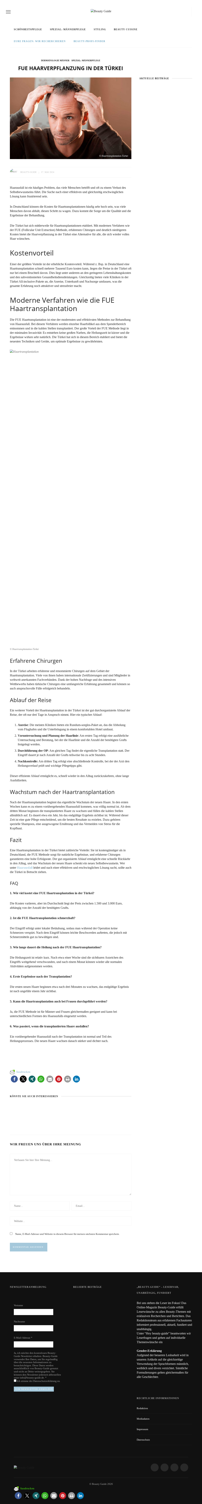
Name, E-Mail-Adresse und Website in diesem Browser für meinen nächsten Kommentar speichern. (67, 1233)
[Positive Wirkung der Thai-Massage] (83, 1332)
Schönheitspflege (28, 29)
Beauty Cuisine (125, 29)
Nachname (19, 1321)
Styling (100, 29)
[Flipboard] (189, 12)
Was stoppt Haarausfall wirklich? (70, 1116)
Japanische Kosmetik (166, 134)
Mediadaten (143, 1418)
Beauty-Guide (28, 172)
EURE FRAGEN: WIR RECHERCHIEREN (40, 41)
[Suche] (194, 12)
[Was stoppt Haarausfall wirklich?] (60, 1107)
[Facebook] (172, 12)
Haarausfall (25, 867)
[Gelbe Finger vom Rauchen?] (83, 1314)
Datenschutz (143, 1439)
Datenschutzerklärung (45, 1381)
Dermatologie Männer (55, 60)
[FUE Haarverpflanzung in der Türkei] (70, 118)
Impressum (142, 1429)
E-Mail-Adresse (23, 1337)
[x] (185, 12)
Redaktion (142, 1408)
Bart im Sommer (106, 1114)
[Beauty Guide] (24, 1467)
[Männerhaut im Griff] (25, 1107)
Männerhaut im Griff (26, 1114)
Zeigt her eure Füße (111, 1297)
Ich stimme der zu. (38, 1381)
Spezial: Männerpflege (68, 29)
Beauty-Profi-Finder (89, 41)
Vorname (18, 1305)
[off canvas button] (8, 11)
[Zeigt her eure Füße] (81, 1297)
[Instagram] (179, 12)
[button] (14, 1079)
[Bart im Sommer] (105, 1107)
